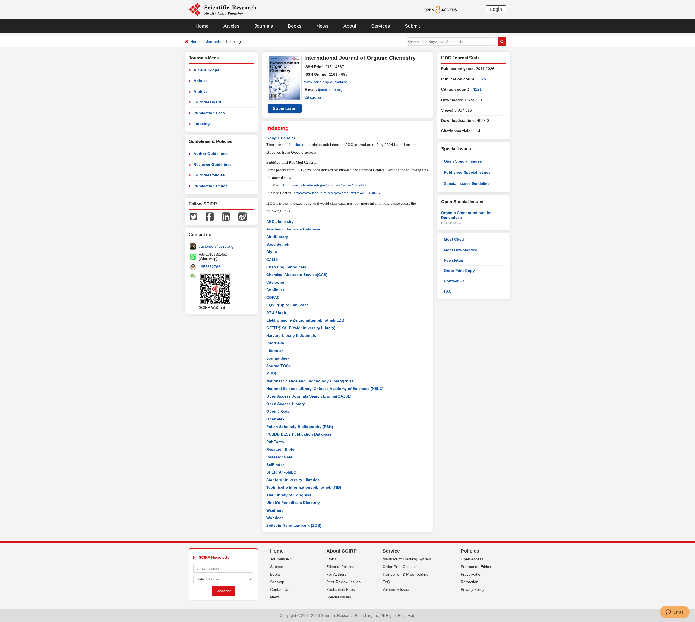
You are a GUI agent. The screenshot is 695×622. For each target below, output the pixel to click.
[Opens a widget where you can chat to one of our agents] (674, 612)
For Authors (336, 574)
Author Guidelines (211, 153)
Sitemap (277, 582)
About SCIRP (341, 551)
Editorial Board (207, 102)
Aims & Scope (206, 70)
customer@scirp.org (216, 246)
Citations (312, 97)
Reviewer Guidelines (213, 164)
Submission (285, 108)
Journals (263, 26)
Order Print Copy (459, 270)
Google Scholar (280, 138)
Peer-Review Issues (343, 582)
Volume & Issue (396, 589)
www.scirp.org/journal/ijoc (326, 82)
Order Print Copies (399, 566)
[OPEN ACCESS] (440, 9)
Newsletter (453, 260)
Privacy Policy (472, 589)
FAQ (448, 291)
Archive (201, 91)
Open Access (472, 559)
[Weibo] (242, 216)
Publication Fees (209, 113)
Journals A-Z (281, 559)
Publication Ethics (211, 186)
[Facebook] (210, 216)
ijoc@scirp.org (330, 89)
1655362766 (209, 267)
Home (201, 26)
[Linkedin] (226, 216)
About (349, 26)
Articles (231, 26)
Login (496, 9)
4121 (477, 89)
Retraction (469, 582)
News (322, 26)
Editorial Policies (209, 175)
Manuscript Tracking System (407, 559)
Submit (412, 26)
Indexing (202, 123)
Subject (276, 566)
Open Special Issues (463, 161)
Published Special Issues (467, 172)
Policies (470, 551)
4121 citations (296, 144)
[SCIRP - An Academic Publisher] (222, 9)
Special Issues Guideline (467, 183)
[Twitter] (193, 216)
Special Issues (338, 597)
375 (482, 79)
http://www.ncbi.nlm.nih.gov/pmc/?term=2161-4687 (337, 193)
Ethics (331, 559)
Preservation (471, 574)
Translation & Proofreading (405, 574)
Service (391, 551)
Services (380, 26)
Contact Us (454, 281)
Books (294, 26)
